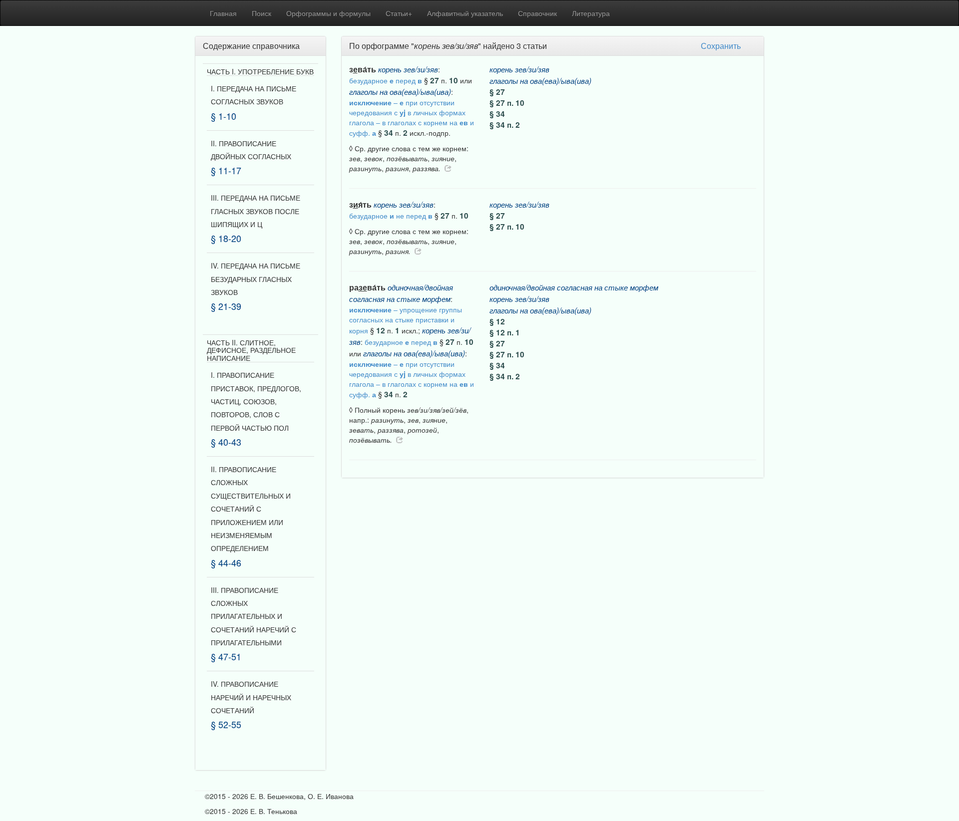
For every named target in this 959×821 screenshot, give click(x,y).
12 (380, 330)
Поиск (261, 13)
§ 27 (497, 91)
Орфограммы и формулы (328, 13)
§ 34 (497, 113)
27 (434, 80)
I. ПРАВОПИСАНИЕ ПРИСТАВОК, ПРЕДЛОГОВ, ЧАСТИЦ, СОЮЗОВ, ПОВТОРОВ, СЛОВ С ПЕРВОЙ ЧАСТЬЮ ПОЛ (256, 401)
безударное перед (385, 80)
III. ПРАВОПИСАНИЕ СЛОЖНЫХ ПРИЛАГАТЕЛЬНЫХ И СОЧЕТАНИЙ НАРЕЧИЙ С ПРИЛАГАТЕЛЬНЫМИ (253, 616)
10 (453, 80)
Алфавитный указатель (465, 13)
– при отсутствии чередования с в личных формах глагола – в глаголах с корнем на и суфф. (411, 117)
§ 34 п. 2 (504, 124)
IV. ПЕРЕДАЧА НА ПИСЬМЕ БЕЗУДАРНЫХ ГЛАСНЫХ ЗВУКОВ (255, 279)
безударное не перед (391, 216)
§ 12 (497, 321)
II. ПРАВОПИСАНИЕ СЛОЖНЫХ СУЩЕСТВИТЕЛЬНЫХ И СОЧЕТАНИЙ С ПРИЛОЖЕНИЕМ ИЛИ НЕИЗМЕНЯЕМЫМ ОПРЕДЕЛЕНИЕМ (251, 508)
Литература (591, 13)
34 (388, 132)
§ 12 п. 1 (504, 332)
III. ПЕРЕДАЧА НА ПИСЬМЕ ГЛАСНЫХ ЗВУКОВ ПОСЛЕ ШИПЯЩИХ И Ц (255, 211)
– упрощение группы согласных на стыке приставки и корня (405, 319)
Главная (223, 13)
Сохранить (721, 45)
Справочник (537, 13)
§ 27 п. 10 (506, 102)
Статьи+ (399, 13)
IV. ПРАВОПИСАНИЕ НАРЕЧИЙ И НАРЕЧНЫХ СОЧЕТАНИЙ (251, 697)
